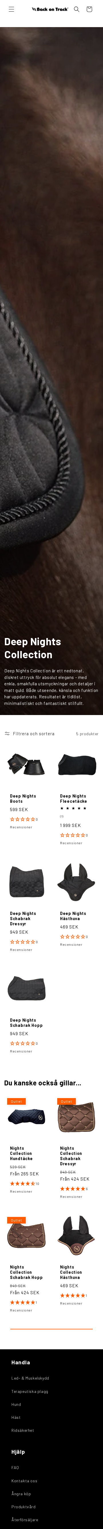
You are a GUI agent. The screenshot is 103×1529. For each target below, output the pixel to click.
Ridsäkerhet (22, 1430)
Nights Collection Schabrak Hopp (26, 1272)
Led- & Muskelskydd (30, 1378)
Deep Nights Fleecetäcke (73, 798)
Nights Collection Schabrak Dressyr (71, 1156)
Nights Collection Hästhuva (71, 1272)
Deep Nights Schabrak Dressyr (23, 918)
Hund (16, 1404)
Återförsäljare (24, 1519)
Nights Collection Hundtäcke (21, 1153)
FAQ (15, 1467)
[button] (11, 9)
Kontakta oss (24, 1480)
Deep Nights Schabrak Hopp (26, 1023)
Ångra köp (21, 1493)
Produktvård (23, 1506)
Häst (16, 1417)
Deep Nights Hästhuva (73, 916)
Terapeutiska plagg (29, 1391)
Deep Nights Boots (23, 798)
